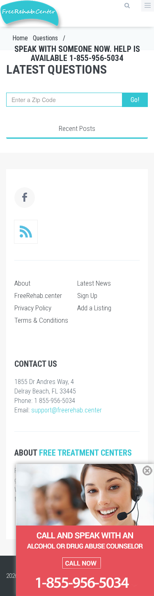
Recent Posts (77, 128)
